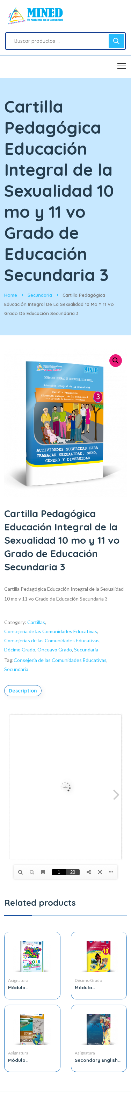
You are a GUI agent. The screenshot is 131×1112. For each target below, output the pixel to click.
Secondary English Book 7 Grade (96, 1060)
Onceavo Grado (54, 649)
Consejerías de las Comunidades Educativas (52, 640)
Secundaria (40, 295)
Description (23, 691)
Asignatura (18, 980)
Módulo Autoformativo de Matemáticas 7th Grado (29, 987)
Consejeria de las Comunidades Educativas (60, 660)
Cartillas (36, 622)
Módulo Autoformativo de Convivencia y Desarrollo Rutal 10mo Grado (95, 987)
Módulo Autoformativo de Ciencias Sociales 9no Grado (29, 1060)
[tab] (23, 690)
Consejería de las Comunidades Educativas (50, 631)
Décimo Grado (19, 649)
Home (10, 295)
